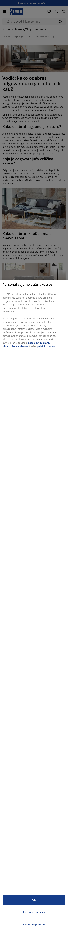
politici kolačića (46, 346)
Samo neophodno (34, 924)
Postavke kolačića (34, 912)
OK (34, 899)
